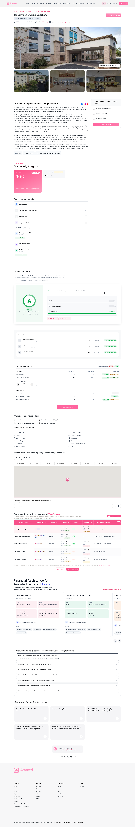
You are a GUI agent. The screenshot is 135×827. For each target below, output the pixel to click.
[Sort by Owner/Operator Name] (111, 522)
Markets (75, 463)
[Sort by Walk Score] (91, 522)
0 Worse (111, 366)
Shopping (61, 463)
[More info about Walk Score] (90, 522)
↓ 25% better (105, 374)
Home (27, 3)
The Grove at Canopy (19, 551)
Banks (88, 463)
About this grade (65, 318)
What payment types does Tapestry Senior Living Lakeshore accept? (38, 691)
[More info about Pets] (77, 522)
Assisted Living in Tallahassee (42, 11)
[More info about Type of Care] (43, 522)
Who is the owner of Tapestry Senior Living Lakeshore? (34, 664)
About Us (56, 3)
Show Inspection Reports (69, 407)
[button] (67, 479)
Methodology (53, 318)
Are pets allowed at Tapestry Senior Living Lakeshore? (34, 685)
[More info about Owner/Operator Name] (109, 522)
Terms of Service (68, 822)
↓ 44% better (114, 396)
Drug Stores (35, 463)
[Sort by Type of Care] (45, 522)
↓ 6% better (105, 399)
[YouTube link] (87, 104)
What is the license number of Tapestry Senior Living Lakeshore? (37, 675)
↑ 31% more (115, 393)
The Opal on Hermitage (20, 559)
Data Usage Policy (78, 822)
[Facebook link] (82, 104)
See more (60, 569)
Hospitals (21, 463)
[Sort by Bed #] (68, 522)
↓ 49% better (105, 377)
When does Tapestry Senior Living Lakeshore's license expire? (36, 680)
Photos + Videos (45, 3)
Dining (48, 463)
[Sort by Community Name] (28, 522)
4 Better (117, 366)
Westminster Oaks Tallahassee (22, 536)
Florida (29, 11)
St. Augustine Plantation (20, 543)
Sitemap (22, 11)
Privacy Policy (58, 822)
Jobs (73, 3)
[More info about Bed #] (66, 522)
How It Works (91, 3)
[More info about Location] (56, 522)
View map (45, 22)
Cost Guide (66, 3)
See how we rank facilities (104, 565)
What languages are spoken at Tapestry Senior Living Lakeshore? (37, 655)
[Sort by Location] (57, 522)
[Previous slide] (115, 641)
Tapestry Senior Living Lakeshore (22, 529)
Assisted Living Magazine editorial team (70, 750)
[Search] (104, 3)
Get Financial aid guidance (111, 589)
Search (115, 506)
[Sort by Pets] (79, 522)
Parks (115, 463)
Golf (102, 463)
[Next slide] (119, 641)
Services (81, 3)
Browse (34, 3)
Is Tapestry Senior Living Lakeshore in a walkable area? (34, 669)
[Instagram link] (85, 104)
